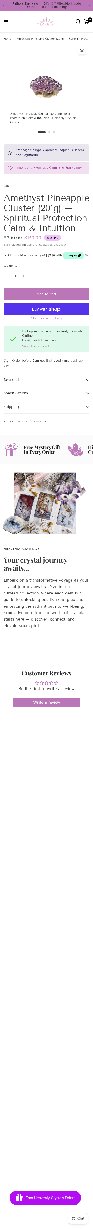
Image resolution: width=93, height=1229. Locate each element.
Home (8, 38)
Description (14, 380)
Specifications (16, 393)
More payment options (46, 318)
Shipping (28, 244)
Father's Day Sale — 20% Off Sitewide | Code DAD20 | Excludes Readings (46, 5)
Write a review (46, 702)
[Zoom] (82, 50)
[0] (85, 22)
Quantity (10, 266)
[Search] (78, 22)
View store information (38, 346)
